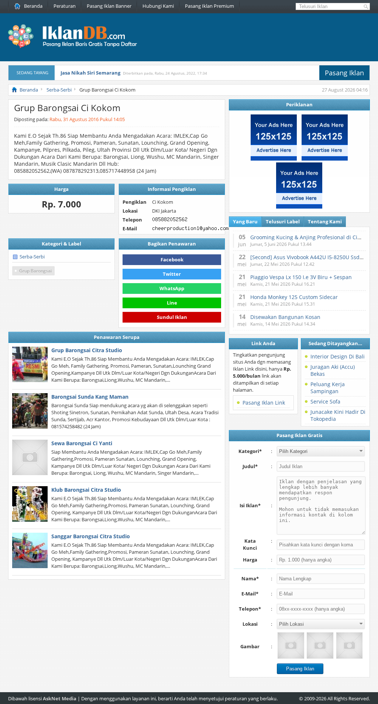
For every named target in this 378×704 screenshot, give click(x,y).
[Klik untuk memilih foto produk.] (291, 645)
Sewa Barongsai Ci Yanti (81, 443)
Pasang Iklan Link (264, 402)
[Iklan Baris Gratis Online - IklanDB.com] (77, 47)
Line (172, 302)
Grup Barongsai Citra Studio (86, 350)
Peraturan (65, 6)
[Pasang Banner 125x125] (274, 158)
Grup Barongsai (35, 271)
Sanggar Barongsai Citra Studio (90, 536)
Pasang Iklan (344, 72)
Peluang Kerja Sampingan (327, 388)
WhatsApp (171, 288)
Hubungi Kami (158, 6)
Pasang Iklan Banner (109, 6)
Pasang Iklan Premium (209, 6)
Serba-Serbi (32, 256)
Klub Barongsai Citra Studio (86, 489)
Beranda (33, 6)
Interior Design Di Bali (337, 356)
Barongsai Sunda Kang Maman (89, 396)
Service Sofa (325, 401)
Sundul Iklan (172, 315)
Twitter (172, 274)
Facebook (172, 259)
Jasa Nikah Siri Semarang (90, 72)
